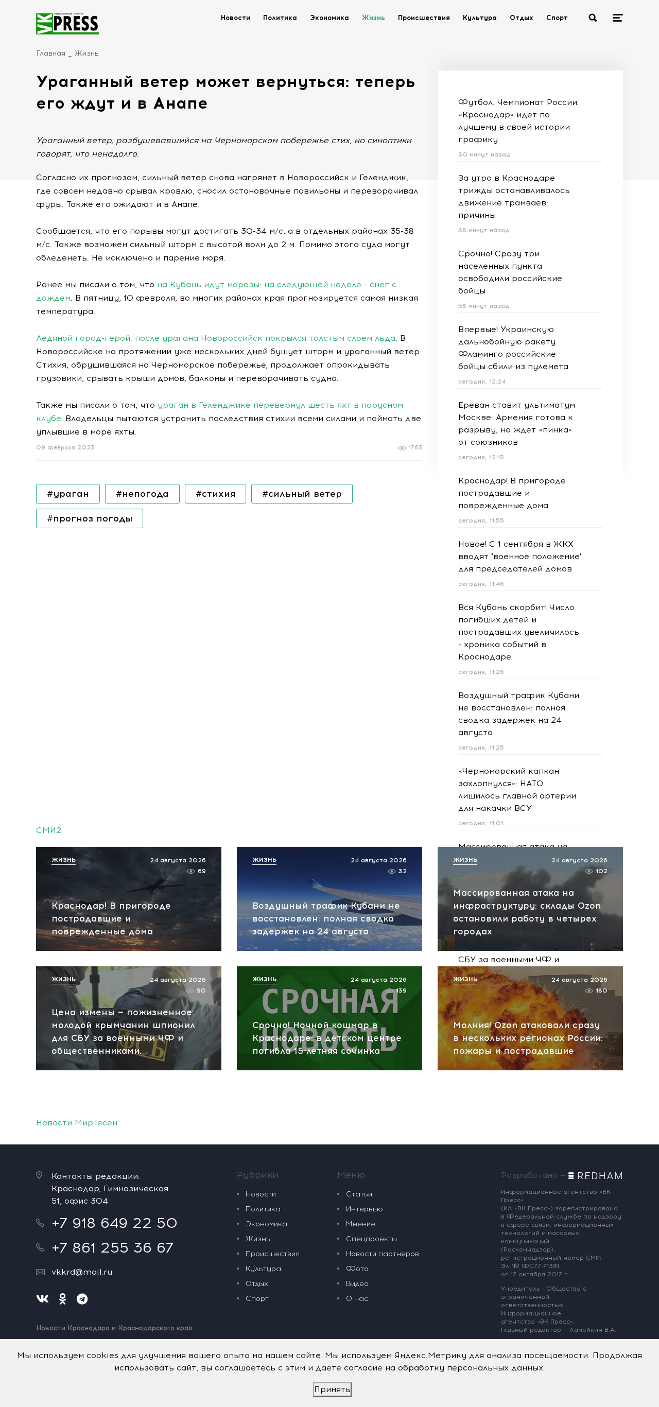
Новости (235, 18)
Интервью (364, 1209)
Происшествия (424, 18)
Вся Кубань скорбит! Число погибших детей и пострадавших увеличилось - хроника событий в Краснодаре (518, 632)
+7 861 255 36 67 (112, 1247)
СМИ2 (48, 830)
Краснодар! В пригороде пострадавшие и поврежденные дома (512, 493)
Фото (357, 1268)
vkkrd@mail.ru (81, 1272)
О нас (357, 1298)
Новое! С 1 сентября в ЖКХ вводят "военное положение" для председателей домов (520, 556)
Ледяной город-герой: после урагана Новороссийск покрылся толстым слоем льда (215, 338)
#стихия (215, 493)
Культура (480, 18)
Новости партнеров (382, 1253)
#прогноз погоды (89, 518)
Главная (50, 53)
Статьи (359, 1194)
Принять (332, 1389)
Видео (357, 1283)
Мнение (360, 1224)
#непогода (142, 493)
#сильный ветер (302, 493)
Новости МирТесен (76, 1122)
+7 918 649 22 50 (114, 1222)
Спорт (557, 18)
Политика (280, 18)
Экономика (329, 18)
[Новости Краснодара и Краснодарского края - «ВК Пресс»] (67, 23)
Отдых (521, 18)
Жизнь (373, 18)
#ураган (68, 493)
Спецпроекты (371, 1239)
